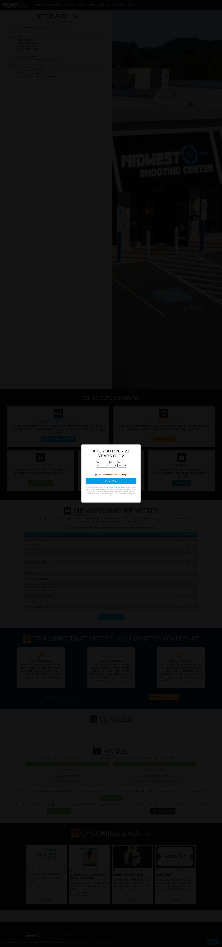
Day (110, 462)
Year (119, 462)
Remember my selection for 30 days (112, 475)
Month (98, 462)
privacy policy (120, 487)
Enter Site (111, 481)
